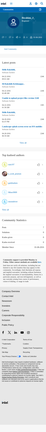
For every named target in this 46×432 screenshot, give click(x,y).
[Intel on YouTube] (22, 340)
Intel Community (10, 49)
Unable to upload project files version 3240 (20, 99)
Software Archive (9, 72)
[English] (36, 3)
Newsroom (7, 308)
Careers (5, 317)
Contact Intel (8, 303)
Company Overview (11, 298)
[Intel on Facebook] (3, 340)
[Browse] (9, 11)
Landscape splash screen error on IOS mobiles (20, 130)
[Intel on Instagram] (28, 340)
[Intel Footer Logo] (5, 409)
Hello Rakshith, (9, 69)
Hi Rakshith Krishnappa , (14, 83)
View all (23, 147)
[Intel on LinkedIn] (16, 340)
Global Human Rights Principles (12, 384)
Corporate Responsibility (13, 322)
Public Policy (8, 332)
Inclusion (6, 327)
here (40, 267)
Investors (6, 313)
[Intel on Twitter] (9, 340)
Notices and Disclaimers (20, 379)
